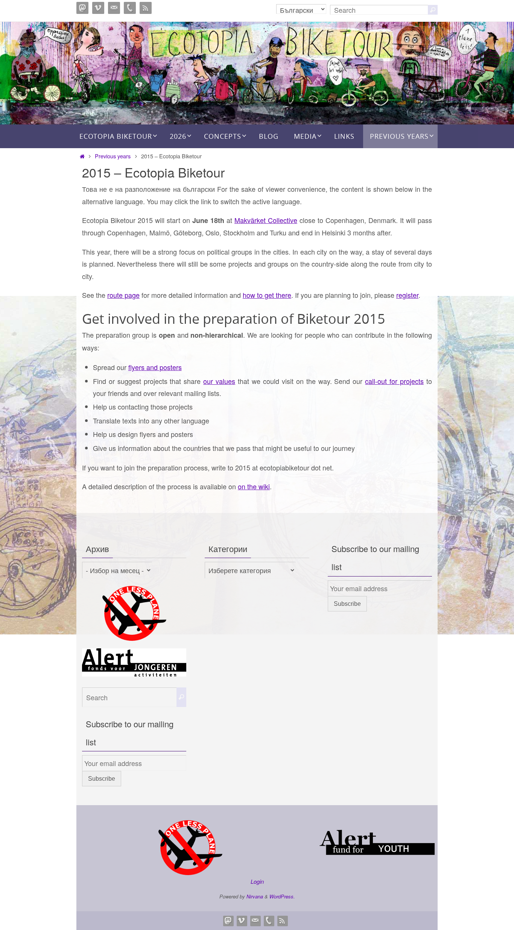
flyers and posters (155, 367)
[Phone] (130, 8)
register (407, 295)
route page (123, 295)
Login (257, 881)
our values (219, 381)
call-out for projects (394, 381)
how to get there (267, 295)
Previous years (113, 156)
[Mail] (114, 8)
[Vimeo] (98, 8)
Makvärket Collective (265, 220)
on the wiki (254, 486)
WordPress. (282, 896)
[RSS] (146, 8)
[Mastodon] (82, 8)
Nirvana (254, 896)
